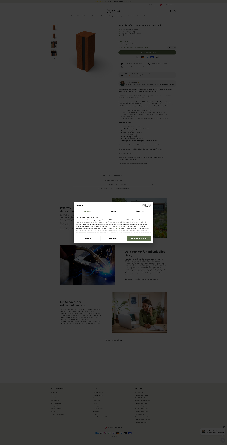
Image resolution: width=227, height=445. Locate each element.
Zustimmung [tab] (87, 211)
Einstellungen (112, 238)
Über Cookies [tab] (140, 211)
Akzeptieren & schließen (139, 238)
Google (117, 228)
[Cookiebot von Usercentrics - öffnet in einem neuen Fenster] (143, 205)
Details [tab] (113, 211)
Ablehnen (88, 238)
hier (83, 232)
